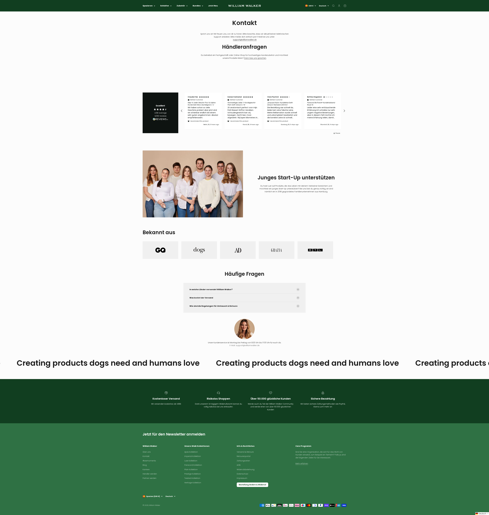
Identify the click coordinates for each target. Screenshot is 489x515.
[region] (263, 111)
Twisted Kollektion (192, 489)
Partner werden (149, 489)
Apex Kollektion (191, 462)
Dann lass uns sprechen (255, 58)
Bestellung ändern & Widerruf (252, 495)
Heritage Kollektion (192, 493)
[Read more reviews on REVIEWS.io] (160, 119)
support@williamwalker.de (245, 39)
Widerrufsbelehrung (245, 480)
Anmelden (340, 442)
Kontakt (146, 467)
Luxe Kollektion (190, 471)
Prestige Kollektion (192, 484)
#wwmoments (149, 471)
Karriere (146, 480)
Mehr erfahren (301, 474)
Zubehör (181, 5)
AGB (239, 475)
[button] (182, 111)
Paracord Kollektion (193, 475)
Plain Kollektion (191, 480)
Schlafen (164, 5)
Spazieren (148, 5)
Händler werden (150, 484)
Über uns (147, 462)
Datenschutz (242, 484)
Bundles (197, 5)
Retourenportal (243, 467)
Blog (145, 475)
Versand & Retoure (245, 462)
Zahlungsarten (243, 471)
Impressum (242, 489)
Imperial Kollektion (192, 467)
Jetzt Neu (213, 5)
